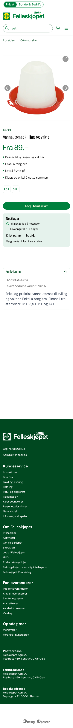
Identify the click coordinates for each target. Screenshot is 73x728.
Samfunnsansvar (13, 598)
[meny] (66, 28)
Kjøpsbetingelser (13, 501)
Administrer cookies (15, 454)
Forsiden (9, 40)
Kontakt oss (10, 472)
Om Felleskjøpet (12, 542)
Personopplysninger (15, 506)
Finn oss (8, 477)
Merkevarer (9, 629)
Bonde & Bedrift (30, 4)
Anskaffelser (10, 603)
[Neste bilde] (65, 88)
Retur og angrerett (14, 491)
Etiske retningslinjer (14, 562)
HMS (6, 557)
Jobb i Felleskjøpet (14, 552)
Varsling (7, 613)
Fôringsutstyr (28, 40)
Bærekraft (9, 547)
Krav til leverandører (15, 593)
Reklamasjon (10, 496)
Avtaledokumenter (14, 608)
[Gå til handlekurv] (58, 28)
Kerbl (7, 130)
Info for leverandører (15, 588)
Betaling (8, 487)
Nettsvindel (10, 511)
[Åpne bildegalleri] (66, 59)
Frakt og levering (13, 482)
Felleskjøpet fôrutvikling (17, 572)
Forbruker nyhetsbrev (16, 634)
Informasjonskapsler (15, 516)
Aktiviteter (9, 537)
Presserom (9, 533)
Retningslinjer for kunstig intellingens (25, 567)
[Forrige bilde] (7, 88)
